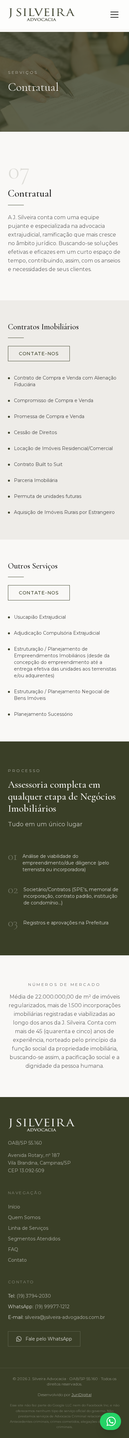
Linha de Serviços (28, 1228)
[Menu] (114, 14)
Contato (17, 1260)
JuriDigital (81, 1394)
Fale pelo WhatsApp (48, 1339)
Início (14, 1207)
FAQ (13, 1249)
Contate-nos (39, 354)
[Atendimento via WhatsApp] (110, 1421)
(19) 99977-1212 (52, 1307)
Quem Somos (24, 1217)
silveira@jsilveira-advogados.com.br (65, 1317)
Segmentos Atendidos (34, 1239)
